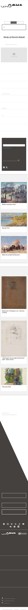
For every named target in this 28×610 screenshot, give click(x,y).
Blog (16, 562)
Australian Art (6, 93)
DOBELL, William (11, 44)
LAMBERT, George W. (7, 257)
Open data (4, 562)
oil (2, 114)
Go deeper (22, 17)
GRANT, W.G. (5, 389)
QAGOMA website (6, 564)
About (16, 564)
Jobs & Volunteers (7, 609)
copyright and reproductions (9, 414)
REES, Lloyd (5, 361)
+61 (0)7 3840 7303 (9, 600)
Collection (11, 11)
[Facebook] (4, 167)
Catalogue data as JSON (10, 160)
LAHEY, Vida (5, 230)
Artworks (5, 17)
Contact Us (7, 602)
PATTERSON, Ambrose (8, 206)
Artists (13, 17)
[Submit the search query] (3, 27)
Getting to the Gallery (9, 598)
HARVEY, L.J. (5, 314)
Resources (20, 22)
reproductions (5, 412)
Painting (4, 107)
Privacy (16, 609)
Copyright (23, 609)
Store (3, 566)
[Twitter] (6, 167)
